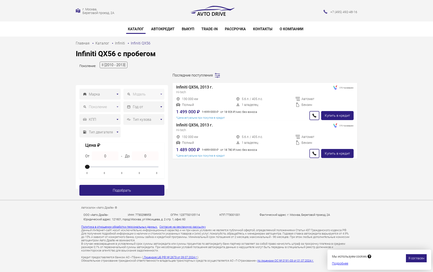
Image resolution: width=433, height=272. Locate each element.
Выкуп (188, 29)
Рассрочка (235, 29)
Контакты (262, 29)
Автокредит (163, 29)
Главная (83, 43)
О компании (291, 29)
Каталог (136, 29)
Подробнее (340, 263)
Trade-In (209, 29)
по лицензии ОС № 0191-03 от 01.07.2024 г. (285, 260)
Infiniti (120, 43)
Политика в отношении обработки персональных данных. (119, 226)
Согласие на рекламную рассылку (182, 226)
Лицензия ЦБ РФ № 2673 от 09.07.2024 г (170, 257)
